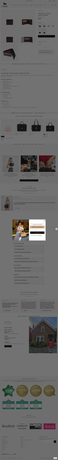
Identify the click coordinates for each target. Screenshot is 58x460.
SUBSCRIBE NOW (37, 232)
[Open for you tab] (57, 229)
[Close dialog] (44, 220)
